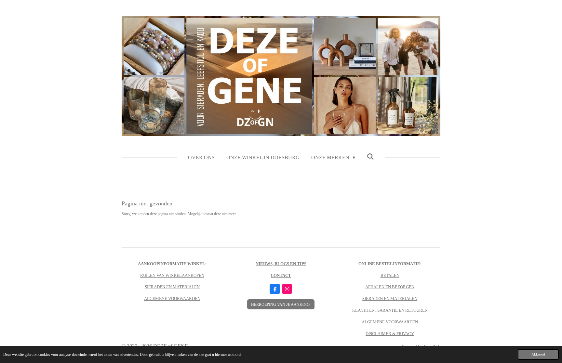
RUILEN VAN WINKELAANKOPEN (172, 275)
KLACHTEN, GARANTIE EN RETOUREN (390, 310)
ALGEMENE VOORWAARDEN (172, 298)
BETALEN (390, 275)
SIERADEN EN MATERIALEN (172, 286)
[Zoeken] (370, 156)
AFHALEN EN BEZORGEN (389, 286)
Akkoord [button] (538, 354)
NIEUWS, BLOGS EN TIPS (281, 263)
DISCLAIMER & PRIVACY (390, 333)
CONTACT (281, 275)
